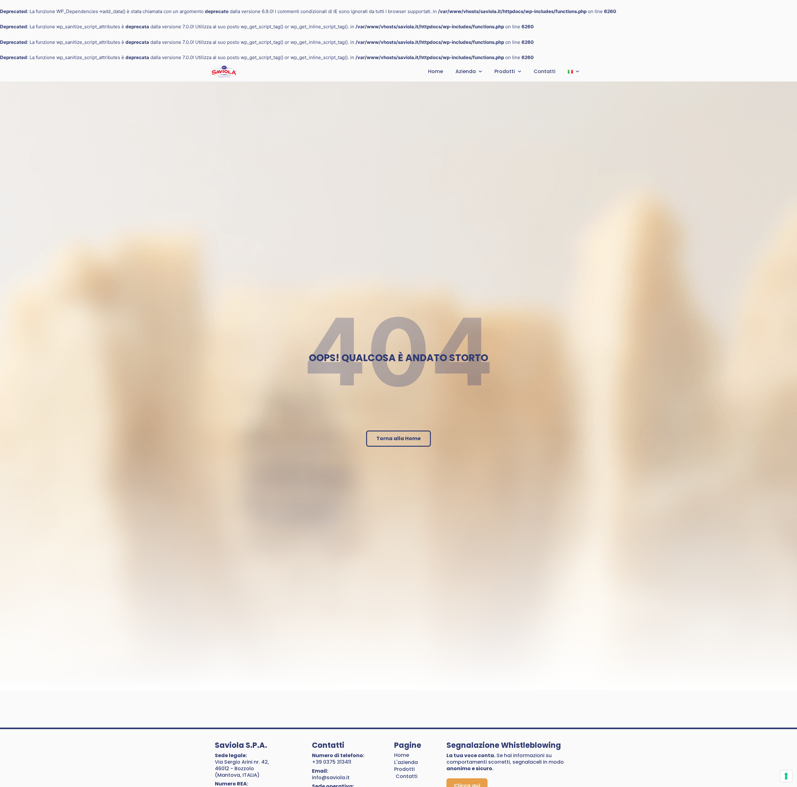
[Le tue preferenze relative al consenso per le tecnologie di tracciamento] (786, 776)
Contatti (544, 71)
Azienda (465, 71)
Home (435, 71)
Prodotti (504, 71)
